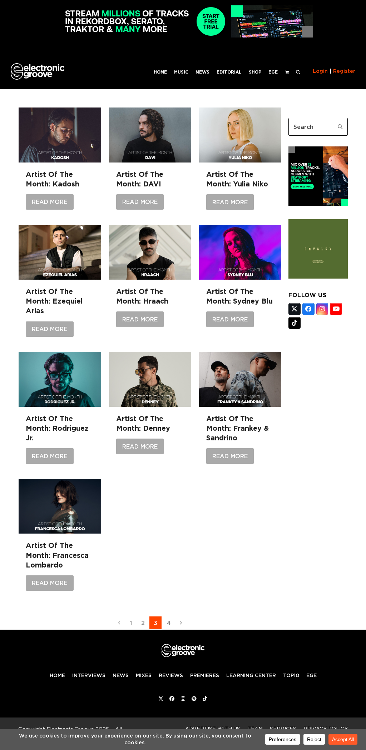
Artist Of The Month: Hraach (142, 296)
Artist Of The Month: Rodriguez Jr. (57, 428)
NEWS (121, 675)
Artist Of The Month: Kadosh (52, 179)
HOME (57, 675)
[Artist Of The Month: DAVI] (150, 135)
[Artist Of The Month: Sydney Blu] (240, 252)
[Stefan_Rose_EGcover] (318, 276)
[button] (298, 71)
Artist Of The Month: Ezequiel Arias (54, 301)
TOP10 (291, 675)
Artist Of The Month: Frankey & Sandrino (237, 428)
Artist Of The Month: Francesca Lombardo (57, 555)
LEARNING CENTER (251, 675)
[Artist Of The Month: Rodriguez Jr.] (60, 379)
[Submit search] (340, 126)
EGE (311, 675)
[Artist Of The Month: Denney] (150, 379)
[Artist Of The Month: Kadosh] (60, 135)
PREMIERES (204, 675)
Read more (49, 201)
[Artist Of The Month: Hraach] (150, 252)
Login (320, 71)
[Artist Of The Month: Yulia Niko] (240, 135)
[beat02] (318, 203)
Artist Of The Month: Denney (143, 423)
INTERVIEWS (88, 675)
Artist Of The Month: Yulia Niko (237, 179)
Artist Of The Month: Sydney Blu (239, 296)
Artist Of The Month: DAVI (139, 179)
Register (344, 71)
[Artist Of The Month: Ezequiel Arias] (60, 252)
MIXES (144, 675)
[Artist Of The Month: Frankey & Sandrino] (240, 379)
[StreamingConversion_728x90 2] (183, 35)
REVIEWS (171, 675)
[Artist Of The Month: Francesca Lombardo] (60, 506)
